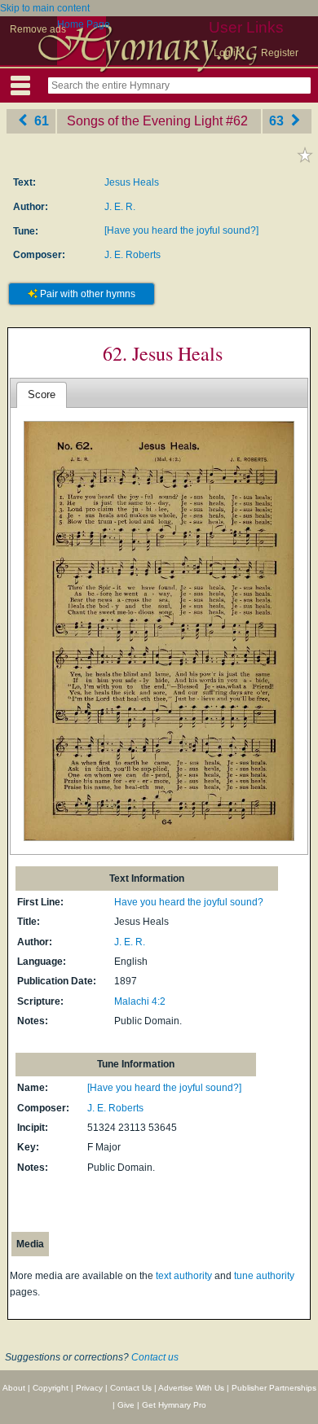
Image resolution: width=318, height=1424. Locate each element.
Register (279, 53)
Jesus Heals (131, 182)
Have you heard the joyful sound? (188, 902)
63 (278, 121)
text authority (184, 1276)
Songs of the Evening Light (145, 121)
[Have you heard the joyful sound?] (181, 230)
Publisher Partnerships (274, 1387)
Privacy (89, 1387)
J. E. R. (119, 207)
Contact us (155, 1357)
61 (40, 121)
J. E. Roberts (132, 255)
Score (41, 394)
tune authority (264, 1276)
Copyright (50, 1387)
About (13, 1387)
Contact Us (131, 1387)
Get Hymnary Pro (174, 1404)
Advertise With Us (191, 1387)
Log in (227, 53)
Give (126, 1404)
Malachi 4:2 (140, 1001)
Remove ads (38, 29)
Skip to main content (45, 8)
